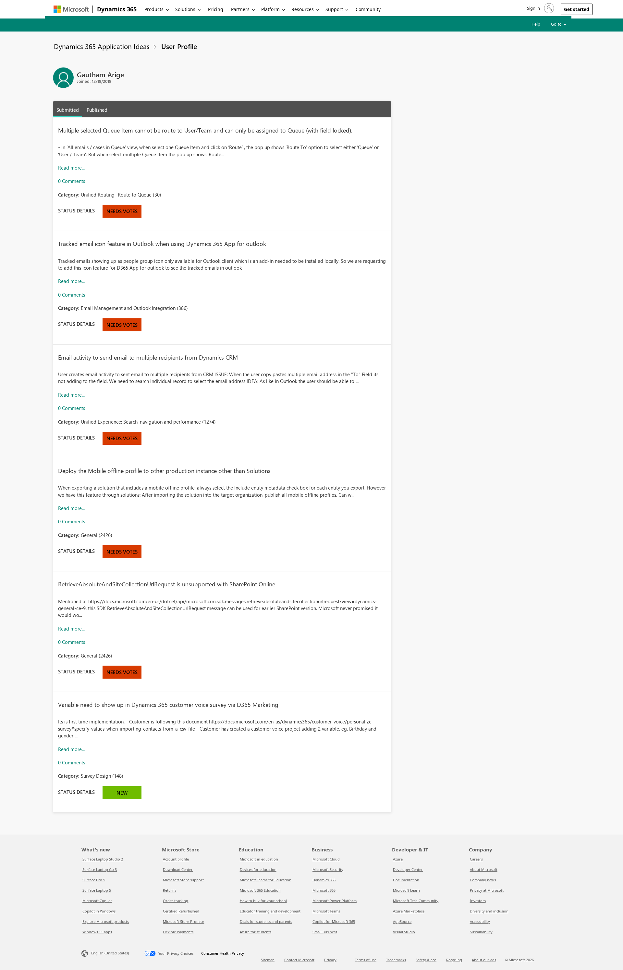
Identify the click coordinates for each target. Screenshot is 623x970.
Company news (483, 879)
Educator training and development (270, 911)
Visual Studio (404, 931)
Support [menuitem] (334, 9)
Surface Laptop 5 (96, 890)
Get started (576, 9)
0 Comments (71, 181)
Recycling (454, 959)
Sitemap (268, 959)
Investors (478, 900)
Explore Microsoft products (105, 921)
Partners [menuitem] (240, 9)
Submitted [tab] (67, 110)
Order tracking (175, 900)
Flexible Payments (178, 931)
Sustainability (481, 931)
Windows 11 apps (97, 931)
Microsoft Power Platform (334, 900)
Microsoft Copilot (97, 900)
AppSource (402, 921)
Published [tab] (97, 110)
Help (535, 24)
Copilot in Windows (99, 911)
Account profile (176, 859)
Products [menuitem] (154, 9)
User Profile (179, 46)
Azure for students (255, 931)
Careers (476, 859)
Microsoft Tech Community (415, 900)
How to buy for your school (263, 900)
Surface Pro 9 (93, 879)
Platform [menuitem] (270, 9)
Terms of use (365, 959)
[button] (540, 8)
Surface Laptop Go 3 (99, 869)
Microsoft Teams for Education (265, 879)
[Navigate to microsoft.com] (71, 9)
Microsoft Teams (326, 911)
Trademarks (396, 959)
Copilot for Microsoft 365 (333, 921)
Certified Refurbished (181, 911)
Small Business (324, 931)
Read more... (71, 167)
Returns (169, 890)
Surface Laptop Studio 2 (102, 859)
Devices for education (258, 869)
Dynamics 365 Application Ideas (102, 46)
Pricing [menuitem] (215, 9)
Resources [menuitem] (302, 9)
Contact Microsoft (299, 959)
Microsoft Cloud (326, 859)
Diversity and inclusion (489, 911)
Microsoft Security (327, 869)
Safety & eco (426, 959)
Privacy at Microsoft (487, 890)
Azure (398, 859)
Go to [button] (557, 24)
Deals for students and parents (266, 921)
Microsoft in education (259, 859)
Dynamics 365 (117, 9)
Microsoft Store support (183, 879)
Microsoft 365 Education (260, 890)
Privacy (330, 959)
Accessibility (480, 921)
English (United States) (110, 953)
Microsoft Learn (406, 890)
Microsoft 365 (324, 890)
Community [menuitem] (368, 9)
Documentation (406, 879)
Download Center (178, 869)
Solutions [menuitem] (185, 9)
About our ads (484, 959)
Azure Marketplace (408, 911)
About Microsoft (483, 869)
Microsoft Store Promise (183, 921)
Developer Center (408, 869)
